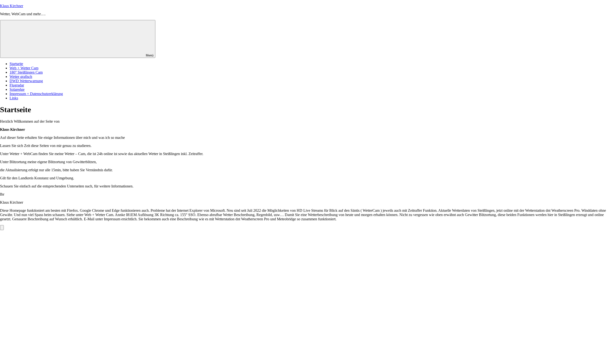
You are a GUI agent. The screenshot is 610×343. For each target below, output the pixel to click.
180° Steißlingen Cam (26, 72)
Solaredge (17, 89)
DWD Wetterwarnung (26, 81)
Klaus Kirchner (11, 6)
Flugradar (17, 85)
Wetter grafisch (21, 77)
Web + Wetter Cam (24, 68)
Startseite (16, 64)
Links (14, 98)
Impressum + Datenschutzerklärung (36, 94)
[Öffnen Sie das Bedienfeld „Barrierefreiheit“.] (2, 227)
